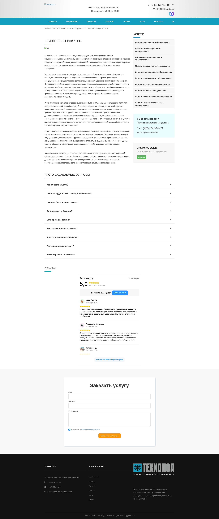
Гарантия (110, 21)
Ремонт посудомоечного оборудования (153, 96)
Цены (142, 21)
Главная (53, 21)
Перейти (141, 157)
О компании (71, 21)
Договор (92, 481)
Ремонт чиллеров (95, 28)
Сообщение (73, 411)
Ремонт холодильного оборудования (152, 42)
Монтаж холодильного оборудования (152, 66)
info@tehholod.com (165, 8)
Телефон (71, 402)
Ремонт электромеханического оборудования (149, 104)
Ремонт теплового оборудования (150, 90)
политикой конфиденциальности (90, 429)
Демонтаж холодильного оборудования (153, 72)
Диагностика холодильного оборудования (147, 49)
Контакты (158, 21)
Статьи (91, 499)
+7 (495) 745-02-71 (162, 5)
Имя (70, 392)
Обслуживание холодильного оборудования (148, 58)
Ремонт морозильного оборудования (152, 84)
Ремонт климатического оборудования (69, 28)
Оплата (127, 21)
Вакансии (91, 21)
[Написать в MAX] (171, 14)
